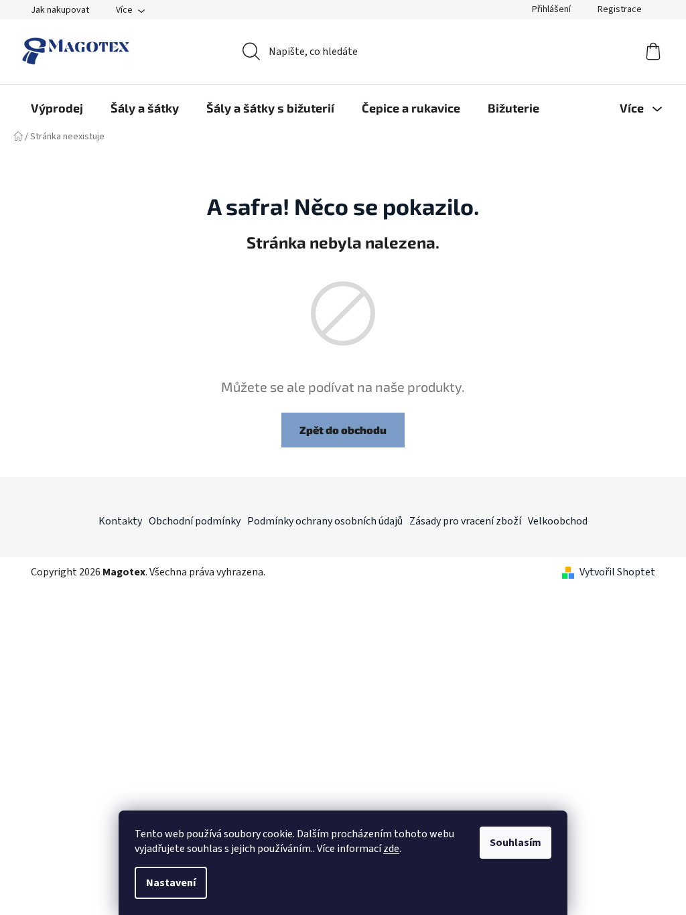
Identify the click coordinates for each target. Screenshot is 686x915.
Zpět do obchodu (343, 429)
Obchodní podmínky (195, 521)
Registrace (620, 9)
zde (391, 848)
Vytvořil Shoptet (617, 572)
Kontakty (120, 521)
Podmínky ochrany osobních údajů (325, 521)
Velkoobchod (558, 521)
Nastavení (171, 882)
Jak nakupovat (60, 10)
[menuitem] (56, 108)
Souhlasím (515, 842)
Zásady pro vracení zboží (465, 521)
